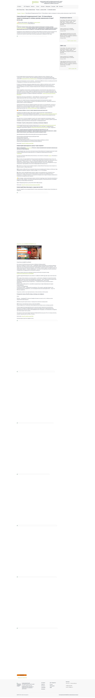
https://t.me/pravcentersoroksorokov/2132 (31, 184)
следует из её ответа (32, 108)
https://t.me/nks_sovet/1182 (27, 143)
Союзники (53, 6)
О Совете (19, 6)
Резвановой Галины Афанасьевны (29, 78)
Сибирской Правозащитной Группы (39, 127)
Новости (32, 6)
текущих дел (29, 147)
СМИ (57, 6)
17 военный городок (51, 9)
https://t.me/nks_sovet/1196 (27, 316)
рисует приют (37, 22)
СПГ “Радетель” (27, 6)
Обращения (48, 6)
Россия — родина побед (41, 9)
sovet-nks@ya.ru (69, 687)
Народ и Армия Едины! (30, 9)
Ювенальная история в (22, 23)
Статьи (37, 6)
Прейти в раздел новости (71, 40)
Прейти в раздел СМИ (72, 68)
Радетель (19, 153)
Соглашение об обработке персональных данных (68, 694)
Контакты (61, 6)
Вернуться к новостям (22, 677)
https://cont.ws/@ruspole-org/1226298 (25, 273)
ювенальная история (21, 28)
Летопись (43, 6)
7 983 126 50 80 (69, 685)
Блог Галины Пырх (21, 9)
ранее (50, 155)
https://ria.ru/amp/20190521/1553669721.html (26, 243)
